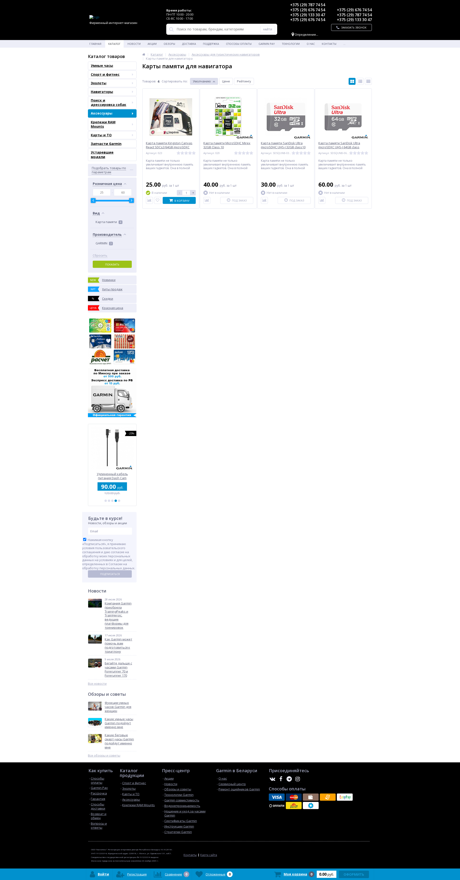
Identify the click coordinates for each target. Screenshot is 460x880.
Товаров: (149, 81)
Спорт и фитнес (105, 74)
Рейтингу (244, 81)
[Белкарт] (311, 805)
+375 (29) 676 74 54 (307, 9)
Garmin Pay (267, 44)
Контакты (329, 44)
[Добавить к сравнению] (149, 200)
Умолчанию (202, 81)
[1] (105, 501)
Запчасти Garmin (106, 143)
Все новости (97, 684)
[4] (116, 501)
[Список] (360, 81)
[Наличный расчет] (311, 797)
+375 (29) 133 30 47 (307, 14)
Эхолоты (98, 83)
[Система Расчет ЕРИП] (294, 805)
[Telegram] (289, 779)
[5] (119, 501)
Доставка (189, 44)
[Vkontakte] (272, 779)
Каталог (114, 44)
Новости (134, 44)
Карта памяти (108, 222)
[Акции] (143, 54)
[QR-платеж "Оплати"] (277, 805)
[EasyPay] (345, 797)
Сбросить (100, 255)
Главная (95, 44)
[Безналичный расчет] (328, 797)
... (344, 44)
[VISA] (277, 797)
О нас (311, 44)
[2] (109, 501)
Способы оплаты (239, 44)
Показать (112, 264)
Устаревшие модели (102, 154)
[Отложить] (157, 200)
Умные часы (102, 65)
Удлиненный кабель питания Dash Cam (112, 476)
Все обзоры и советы (104, 755)
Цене (226, 81)
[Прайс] (368, 81)
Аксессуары (101, 113)
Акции (152, 44)
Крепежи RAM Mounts (103, 124)
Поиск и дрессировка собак (108, 102)
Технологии (291, 44)
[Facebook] (280, 779)
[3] (112, 501)
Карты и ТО (101, 135)
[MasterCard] (294, 797)
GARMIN (104, 243)
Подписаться (110, 574)
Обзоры (169, 44)
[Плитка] (352, 81)
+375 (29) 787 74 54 (307, 4)
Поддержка (211, 44)
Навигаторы (102, 91)
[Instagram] (297, 779)
